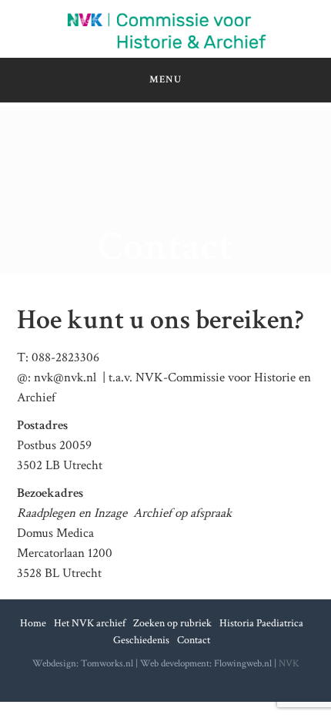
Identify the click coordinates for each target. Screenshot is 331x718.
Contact (193, 640)
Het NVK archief (89, 623)
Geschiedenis (141, 640)
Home (33, 623)
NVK (289, 663)
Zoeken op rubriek (172, 623)
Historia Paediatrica (261, 623)
